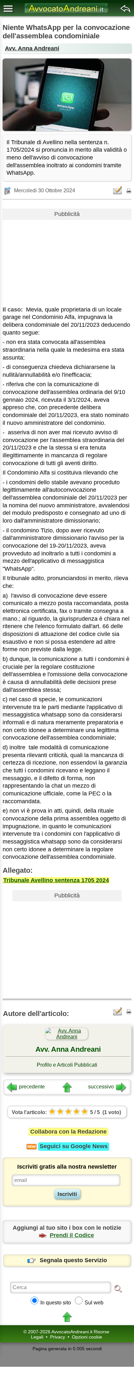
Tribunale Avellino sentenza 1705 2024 (56, 880)
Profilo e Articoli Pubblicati (67, 1065)
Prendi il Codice (72, 1235)
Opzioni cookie (87, 1336)
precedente (32, 1086)
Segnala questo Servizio (73, 1260)
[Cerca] (118, 1288)
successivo (101, 1086)
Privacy (57, 1336)
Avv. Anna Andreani (32, 48)
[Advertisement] (67, 260)
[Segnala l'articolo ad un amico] (118, 190)
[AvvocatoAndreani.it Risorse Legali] (67, 13)
